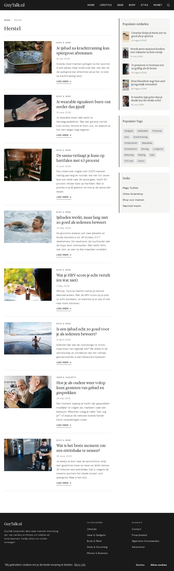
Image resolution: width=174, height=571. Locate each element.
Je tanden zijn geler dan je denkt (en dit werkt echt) (146, 99)
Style (144, 5)
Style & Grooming (97, 546)
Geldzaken (143, 131)
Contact (136, 529)
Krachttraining (141, 137)
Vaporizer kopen (132, 205)
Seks (152, 155)
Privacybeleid (139, 535)
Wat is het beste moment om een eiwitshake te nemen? (81, 448)
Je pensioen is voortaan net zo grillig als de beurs (147, 67)
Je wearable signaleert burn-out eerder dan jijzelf (83, 104)
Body (132, 5)
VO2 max (128, 161)
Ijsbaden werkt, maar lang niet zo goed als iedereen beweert (82, 220)
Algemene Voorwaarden (145, 541)
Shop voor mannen (133, 199)
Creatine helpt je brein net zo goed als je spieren (148, 34)
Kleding (141, 155)
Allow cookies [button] (159, 564)
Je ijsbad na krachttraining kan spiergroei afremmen (82, 51)
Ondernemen (130, 143)
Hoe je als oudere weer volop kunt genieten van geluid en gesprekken (80, 387)
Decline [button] (140, 564)
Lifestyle (106, 5)
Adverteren (138, 546)
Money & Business (97, 553)
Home (91, 5)
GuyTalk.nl (13, 524)
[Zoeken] (168, 5)
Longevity (158, 149)
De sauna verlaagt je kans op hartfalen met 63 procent (80, 158)
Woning (145, 149)
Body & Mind (94, 541)
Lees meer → (63, 81)
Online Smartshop (133, 193)
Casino (141, 161)
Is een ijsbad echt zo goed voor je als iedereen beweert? (82, 332)
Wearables (147, 143)
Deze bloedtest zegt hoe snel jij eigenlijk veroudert (148, 83)
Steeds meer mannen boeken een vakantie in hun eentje (147, 50)
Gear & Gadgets (96, 535)
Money (158, 5)
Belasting (129, 155)
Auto (126, 137)
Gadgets (128, 131)
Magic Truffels (130, 187)
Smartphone (130, 149)
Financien (157, 131)
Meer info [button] (79, 564)
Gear (120, 5)
